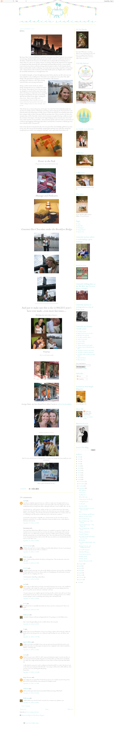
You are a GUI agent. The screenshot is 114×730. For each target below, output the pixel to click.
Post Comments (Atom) (33, 712)
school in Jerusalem (64, 404)
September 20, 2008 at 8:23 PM (31, 624)
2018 (79, 457)
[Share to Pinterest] (38, 489)
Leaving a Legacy (81, 331)
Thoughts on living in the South (85, 350)
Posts (79, 376)
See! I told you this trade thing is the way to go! (87, 537)
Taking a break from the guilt (84, 345)
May (80, 570)
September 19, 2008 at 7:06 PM (31, 540)
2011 (79, 473)
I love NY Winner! (83, 534)
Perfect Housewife (82, 339)
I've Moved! (82, 504)
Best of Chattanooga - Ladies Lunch (86, 529)
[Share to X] (35, 489)
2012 (79, 470)
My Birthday (82, 540)
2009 (79, 477)
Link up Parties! (81, 230)
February (81, 577)
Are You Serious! (27, 546)
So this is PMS (81, 341)
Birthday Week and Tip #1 (85, 561)
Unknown (26, 688)
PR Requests (80, 228)
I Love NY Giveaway (84, 549)
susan (24, 655)
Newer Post (23, 709)
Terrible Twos (82, 495)
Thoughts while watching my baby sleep (86, 355)
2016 (79, 461)
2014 (79, 466)
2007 (79, 582)
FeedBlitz (84, 368)
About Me (80, 226)
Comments (81, 379)
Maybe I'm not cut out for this (85, 333)
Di (24, 629)
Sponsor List (80, 232)
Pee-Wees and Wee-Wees (84, 337)
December (82, 481)
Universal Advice (81, 358)
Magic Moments (27, 677)
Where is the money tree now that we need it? (86, 509)
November (82, 484)
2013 (79, 468)
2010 (79, 475)
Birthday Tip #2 (83, 559)
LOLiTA (25, 568)
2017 (79, 459)
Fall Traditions (82, 490)
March (81, 575)
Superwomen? (81, 343)
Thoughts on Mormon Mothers (85, 352)
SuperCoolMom (27, 642)
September (82, 488)
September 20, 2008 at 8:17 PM (31, 609)
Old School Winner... (84, 552)
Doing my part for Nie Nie (86, 499)
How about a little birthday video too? (87, 543)
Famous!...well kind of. (84, 532)
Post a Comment (26, 706)
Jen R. (24, 603)
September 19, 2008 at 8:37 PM (31, 563)
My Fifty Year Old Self (83, 335)
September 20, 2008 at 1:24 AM (31, 598)
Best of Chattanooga (84, 519)
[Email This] (32, 489)
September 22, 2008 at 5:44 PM (31, 702)
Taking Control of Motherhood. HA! (85, 347)
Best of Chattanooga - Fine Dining (86, 521)
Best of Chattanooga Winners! (86, 514)
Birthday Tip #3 (83, 556)
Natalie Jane (26, 557)
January (81, 579)
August (81, 564)
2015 (79, 464)
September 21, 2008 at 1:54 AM (31, 649)
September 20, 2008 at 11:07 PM (31, 637)
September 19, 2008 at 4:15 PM (31, 523)
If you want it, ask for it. (85, 554)
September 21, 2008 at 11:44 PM (31, 672)
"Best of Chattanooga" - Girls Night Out (86, 525)
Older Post (70, 709)
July (80, 566)
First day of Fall (83, 506)
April (24, 501)
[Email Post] (29, 488)
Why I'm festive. (81, 360)
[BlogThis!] (34, 489)
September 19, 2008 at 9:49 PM (31, 579)
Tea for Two (82, 492)
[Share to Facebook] (36, 489)
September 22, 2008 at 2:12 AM (31, 683)
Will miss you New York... (85, 516)
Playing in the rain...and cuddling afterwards (85, 546)
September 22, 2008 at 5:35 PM (31, 693)
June (80, 568)
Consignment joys (83, 501)
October (81, 486)
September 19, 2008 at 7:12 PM (31, 552)
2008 (79, 479)
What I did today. (83, 497)
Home (46, 709)
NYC (80, 512)
